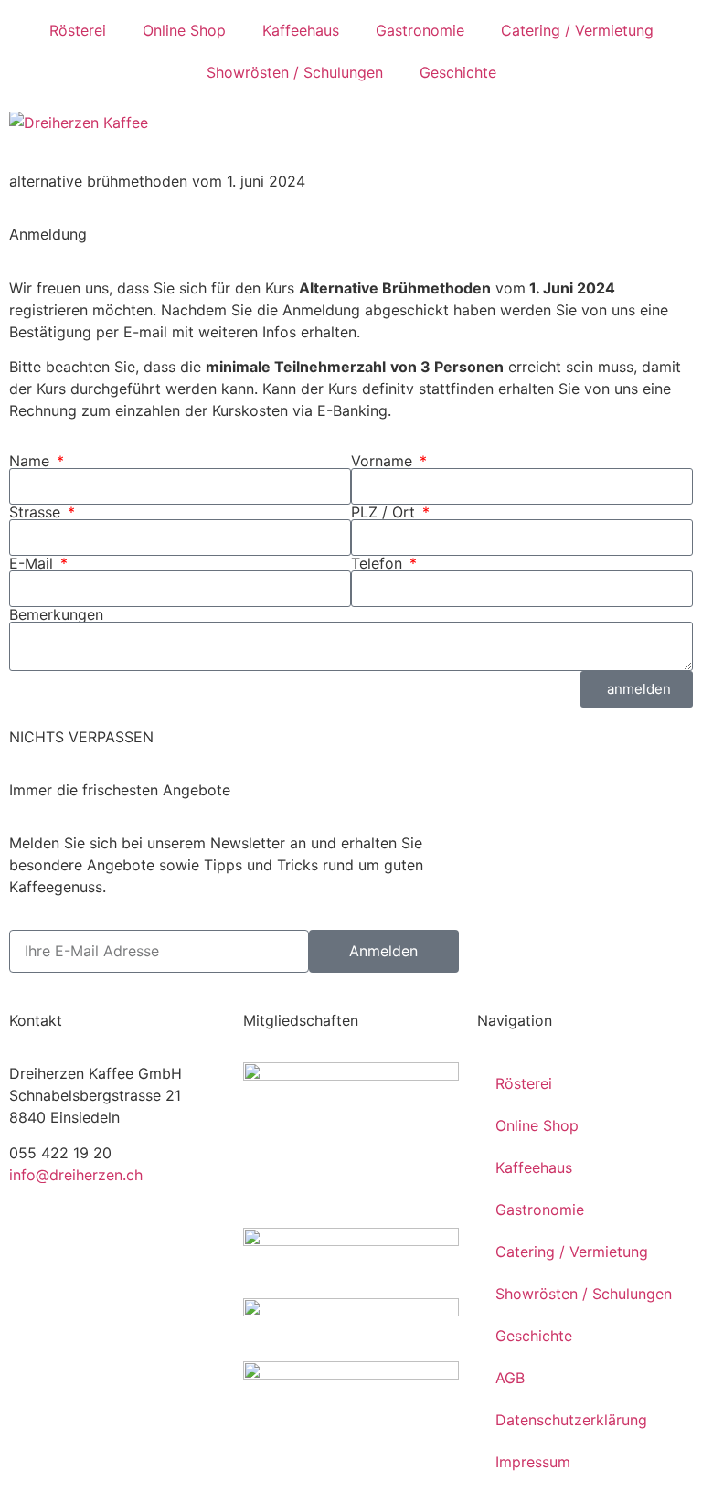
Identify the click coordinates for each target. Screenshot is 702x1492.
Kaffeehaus (300, 30)
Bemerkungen (56, 614)
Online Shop (184, 30)
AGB (510, 1378)
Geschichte (458, 72)
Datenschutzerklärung (571, 1420)
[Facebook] (32, 1240)
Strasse (37, 512)
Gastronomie (420, 30)
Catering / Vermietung (577, 30)
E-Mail (33, 563)
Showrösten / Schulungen (295, 72)
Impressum (532, 1462)
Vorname (384, 460)
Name (31, 460)
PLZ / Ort (385, 512)
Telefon (379, 563)
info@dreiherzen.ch (76, 1175)
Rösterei (77, 30)
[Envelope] (132, 1240)
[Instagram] (82, 1240)
